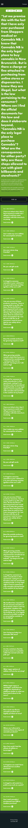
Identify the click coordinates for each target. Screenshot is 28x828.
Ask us (14, 199)
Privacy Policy (14, 820)
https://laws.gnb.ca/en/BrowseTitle (10, 191)
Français (24, 4)
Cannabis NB (14, 821)
